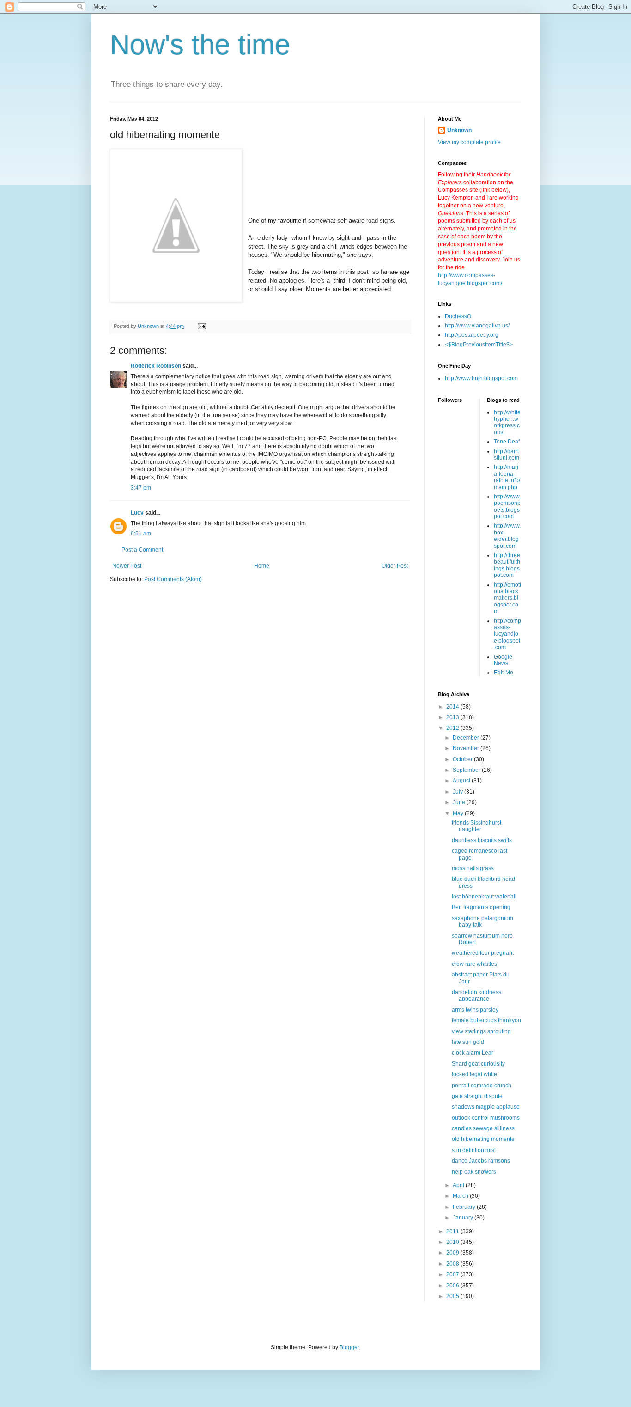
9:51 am (141, 533)
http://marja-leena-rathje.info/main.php (507, 477)
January (463, 1217)
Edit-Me (503, 672)
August (462, 780)
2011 (453, 1231)
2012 (453, 728)
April (459, 1185)
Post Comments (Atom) (173, 579)
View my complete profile (469, 142)
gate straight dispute (477, 1096)
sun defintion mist (474, 1150)
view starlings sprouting (481, 1031)
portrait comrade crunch (481, 1085)
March (461, 1196)
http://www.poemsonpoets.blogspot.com (507, 506)
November (466, 748)
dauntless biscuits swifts (482, 840)
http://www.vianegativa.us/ (477, 325)
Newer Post (126, 566)
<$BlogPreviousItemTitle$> (479, 344)
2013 (453, 717)
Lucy (137, 512)
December (466, 737)
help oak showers (474, 1172)
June (460, 802)
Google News (503, 660)
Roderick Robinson (156, 366)
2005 (453, 1296)
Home (261, 566)
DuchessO (458, 316)
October (463, 759)
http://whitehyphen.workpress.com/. (507, 422)
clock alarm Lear (472, 1052)
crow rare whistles (474, 964)
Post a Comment (142, 549)
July (458, 791)
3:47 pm (141, 488)
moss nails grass (473, 868)
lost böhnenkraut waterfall (484, 896)
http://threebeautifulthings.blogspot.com (507, 565)
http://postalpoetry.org (471, 335)
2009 (453, 1252)
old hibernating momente (483, 1139)
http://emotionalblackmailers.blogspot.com (507, 598)
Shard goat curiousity (478, 1064)
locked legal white (474, 1074)
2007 (453, 1274)
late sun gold (468, 1042)
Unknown (459, 130)
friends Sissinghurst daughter (476, 825)
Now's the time (200, 44)
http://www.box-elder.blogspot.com (507, 535)
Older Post (395, 566)
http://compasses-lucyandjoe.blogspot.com (507, 634)
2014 (453, 707)
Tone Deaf (507, 441)
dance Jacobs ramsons (481, 1161)
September (467, 770)
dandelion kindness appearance (476, 995)
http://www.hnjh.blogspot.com (481, 378)
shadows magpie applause (486, 1107)
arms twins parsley (475, 1010)
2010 (453, 1242)
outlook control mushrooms (486, 1118)
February (465, 1207)
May (459, 813)
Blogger (349, 1347)
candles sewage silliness (483, 1128)
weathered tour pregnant (483, 953)
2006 (453, 1285)
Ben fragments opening (481, 907)
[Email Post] (201, 326)
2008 (453, 1264)
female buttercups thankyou (486, 1020)
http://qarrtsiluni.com (506, 454)
